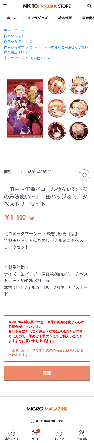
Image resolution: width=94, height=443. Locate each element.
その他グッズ (40, 58)
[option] (47, 108)
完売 (47, 373)
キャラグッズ (14, 30)
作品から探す (14, 36)
